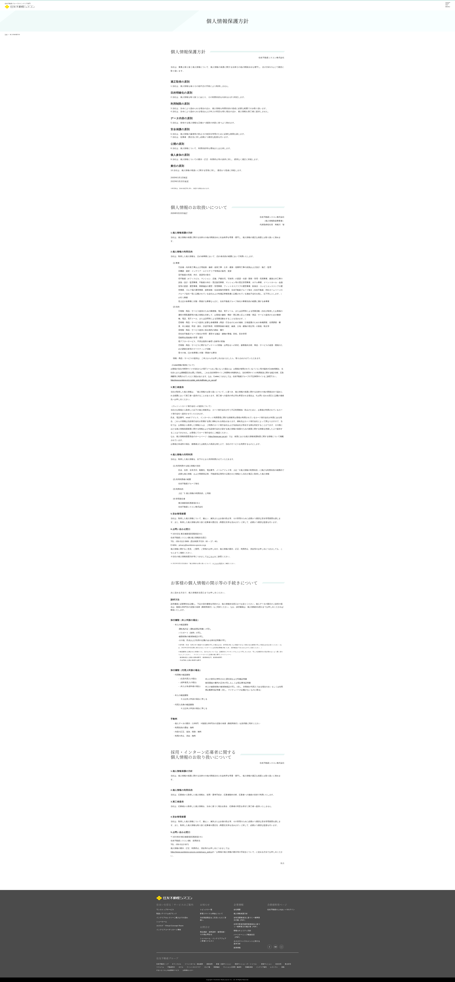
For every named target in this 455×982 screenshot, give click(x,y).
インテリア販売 (261, 967)
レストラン (274, 967)
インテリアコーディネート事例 (168, 930)
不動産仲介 (171, 967)
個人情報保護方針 (241, 913)
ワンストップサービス (165, 909)
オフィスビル (176, 964)
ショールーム (161, 922)
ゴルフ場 (207, 967)
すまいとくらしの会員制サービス (167, 970)
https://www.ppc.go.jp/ (218, 436)
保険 (282, 967)
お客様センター (188, 970)
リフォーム (160, 967)
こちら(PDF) (218, 563)
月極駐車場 (249, 967)
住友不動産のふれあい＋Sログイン (281, 909)
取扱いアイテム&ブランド (166, 913)
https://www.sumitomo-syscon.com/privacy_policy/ (191, 852)
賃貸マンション (266, 964)
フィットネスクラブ (193, 967)
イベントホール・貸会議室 (194, 964)
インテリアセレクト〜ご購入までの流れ (172, 918)
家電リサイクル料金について (211, 913)
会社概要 (237, 909)
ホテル (181, 967)
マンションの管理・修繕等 (232, 967)
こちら (211, 557)
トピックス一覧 (206, 909)
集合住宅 (288, 964)
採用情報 (237, 948)
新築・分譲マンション (223, 964)
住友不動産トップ (162, 964)
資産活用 (210, 964)
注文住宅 (278, 964)
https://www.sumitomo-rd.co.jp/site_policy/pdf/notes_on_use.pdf (193, 380)
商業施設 (217, 967)
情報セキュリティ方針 (242, 931)
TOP (6, 34)
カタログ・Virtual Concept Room (170, 926)
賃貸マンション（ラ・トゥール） (246, 964)
